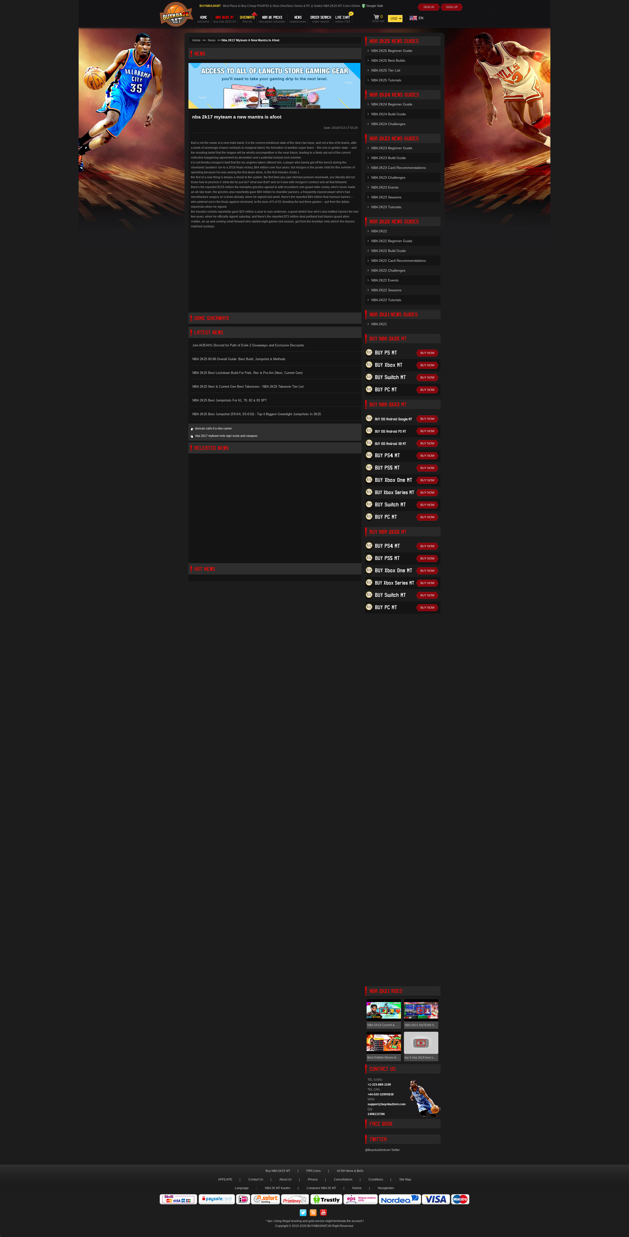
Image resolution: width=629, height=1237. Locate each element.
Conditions (376, 1179)
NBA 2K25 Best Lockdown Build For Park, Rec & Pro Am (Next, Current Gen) (247, 373)
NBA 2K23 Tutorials (386, 207)
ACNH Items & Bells (350, 1171)
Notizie (357, 1188)
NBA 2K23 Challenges (388, 177)
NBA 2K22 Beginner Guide (391, 241)
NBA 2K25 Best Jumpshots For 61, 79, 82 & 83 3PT (229, 400)
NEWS (298, 19)
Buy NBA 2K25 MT (278, 1171)
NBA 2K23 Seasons (386, 197)
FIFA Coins (313, 1171)
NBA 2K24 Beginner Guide (391, 104)
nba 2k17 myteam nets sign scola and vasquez (226, 436)
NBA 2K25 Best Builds (388, 60)
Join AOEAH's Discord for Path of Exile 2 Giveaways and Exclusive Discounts (248, 345)
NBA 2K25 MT (225, 19)
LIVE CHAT (342, 19)
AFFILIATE (225, 1179)
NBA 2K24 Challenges (388, 124)
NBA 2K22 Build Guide (388, 251)
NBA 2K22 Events (385, 280)
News (211, 40)
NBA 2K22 (379, 231)
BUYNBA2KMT (317, 1226)
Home (196, 40)
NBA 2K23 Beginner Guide (391, 148)
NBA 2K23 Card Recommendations (398, 168)
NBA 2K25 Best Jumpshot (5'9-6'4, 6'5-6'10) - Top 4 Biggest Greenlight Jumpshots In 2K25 (256, 414)
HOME (203, 19)
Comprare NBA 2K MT (321, 1188)
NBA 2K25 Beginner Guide (391, 51)
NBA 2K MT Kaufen (277, 1188)
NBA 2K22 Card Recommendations (398, 261)
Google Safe (374, 6)
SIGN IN (428, 7)
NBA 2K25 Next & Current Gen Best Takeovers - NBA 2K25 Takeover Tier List (248, 386)
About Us (285, 1179)
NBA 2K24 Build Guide (388, 114)
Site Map (405, 1179)
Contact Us (255, 1179)
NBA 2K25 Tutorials (386, 80)
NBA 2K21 (379, 324)
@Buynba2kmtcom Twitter (382, 1150)
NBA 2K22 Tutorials (386, 300)
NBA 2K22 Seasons (386, 290)
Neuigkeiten (386, 1188)
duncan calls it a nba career (213, 428)
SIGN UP (452, 7)
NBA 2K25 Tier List (385, 70)
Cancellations (343, 1179)
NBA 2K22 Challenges (388, 270)
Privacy (313, 1179)
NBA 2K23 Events (385, 187)
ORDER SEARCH (320, 19)
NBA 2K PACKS (272, 19)
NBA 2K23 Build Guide (388, 158)
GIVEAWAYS (247, 19)
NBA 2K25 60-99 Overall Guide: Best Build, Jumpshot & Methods (239, 359)
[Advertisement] (275, 273)
